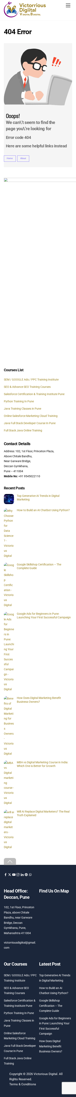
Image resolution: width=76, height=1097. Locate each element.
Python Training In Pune (19, 401)
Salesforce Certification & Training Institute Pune (34, 394)
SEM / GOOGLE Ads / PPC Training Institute (31, 379)
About (23, 158)
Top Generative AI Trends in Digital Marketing (38, 497)
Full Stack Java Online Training (23, 430)
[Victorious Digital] (25, 16)
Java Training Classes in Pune (22, 408)
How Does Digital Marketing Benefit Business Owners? (39, 699)
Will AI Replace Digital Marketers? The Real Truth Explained (43, 813)
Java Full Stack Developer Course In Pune (30, 423)
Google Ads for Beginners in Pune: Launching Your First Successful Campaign (44, 615)
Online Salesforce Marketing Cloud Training (31, 415)
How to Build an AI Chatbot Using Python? (43, 510)
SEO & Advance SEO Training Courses (27, 386)
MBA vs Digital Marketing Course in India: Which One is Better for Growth (42, 764)
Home (10, 158)
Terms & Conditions (22, 1084)
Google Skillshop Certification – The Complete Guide (39, 566)
